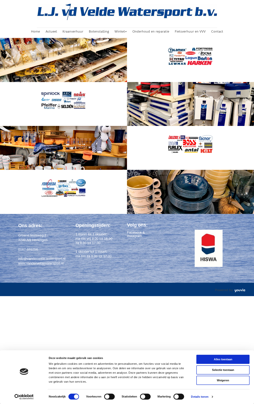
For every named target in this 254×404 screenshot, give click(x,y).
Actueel (51, 31)
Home (35, 31)
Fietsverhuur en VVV (190, 31)
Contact (217, 31)
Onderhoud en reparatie (150, 31)
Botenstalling (99, 31)
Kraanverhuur (72, 31)
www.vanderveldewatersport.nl (41, 263)
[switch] (109, 397)
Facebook (134, 232)
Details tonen (199, 396)
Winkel (120, 31)
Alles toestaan (223, 359)
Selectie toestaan (223, 369)
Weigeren (223, 380)
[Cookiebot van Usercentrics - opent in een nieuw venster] (24, 397)
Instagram (134, 236)
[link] (121, 31)
